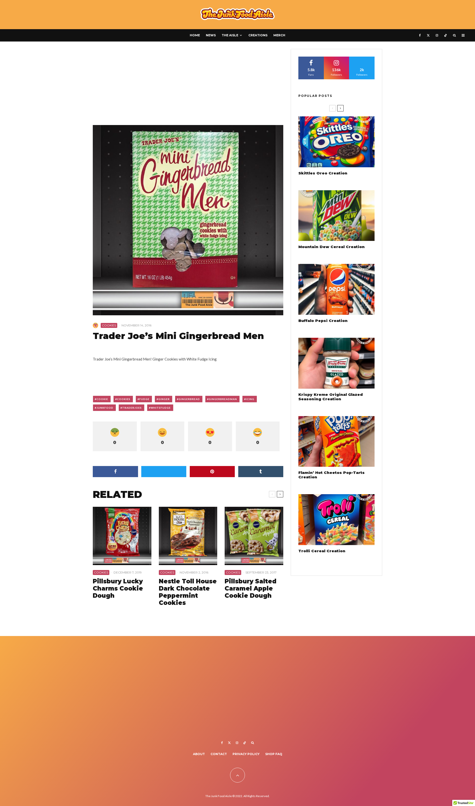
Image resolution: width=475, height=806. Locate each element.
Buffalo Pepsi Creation (323, 320)
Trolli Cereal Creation (321, 551)
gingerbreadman (223, 399)
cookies (123, 399)
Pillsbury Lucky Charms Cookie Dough (118, 588)
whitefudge (161, 407)
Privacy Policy (246, 754)
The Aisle (230, 35)
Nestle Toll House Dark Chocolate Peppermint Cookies (188, 592)
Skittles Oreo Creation (322, 173)
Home (195, 35)
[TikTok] (445, 35)
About (199, 754)
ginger (164, 399)
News (211, 35)
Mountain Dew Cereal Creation (331, 247)
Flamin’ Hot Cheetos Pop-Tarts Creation (331, 474)
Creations (257, 35)
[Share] (115, 471)
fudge (144, 399)
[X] (428, 35)
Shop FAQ (273, 754)
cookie (102, 399)
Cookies (109, 325)
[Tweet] (164, 471)
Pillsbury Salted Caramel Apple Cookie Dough (250, 588)
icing (250, 399)
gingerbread (189, 399)
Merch (279, 35)
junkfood (104, 407)
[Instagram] (437, 35)
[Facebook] (420, 35)
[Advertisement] (188, 85)
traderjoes (132, 407)
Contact (219, 754)
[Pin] (212, 471)
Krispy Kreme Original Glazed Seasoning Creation (330, 396)
